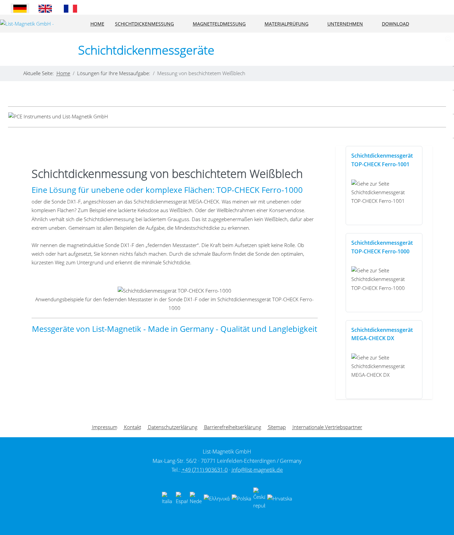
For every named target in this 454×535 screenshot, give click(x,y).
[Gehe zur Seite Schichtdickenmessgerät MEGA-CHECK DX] (384, 365)
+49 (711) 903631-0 (205, 469)
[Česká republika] (259, 498)
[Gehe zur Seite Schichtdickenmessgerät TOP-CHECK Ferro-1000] (384, 279)
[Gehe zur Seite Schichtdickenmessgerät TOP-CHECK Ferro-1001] (384, 192)
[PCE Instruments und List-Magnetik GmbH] (58, 116)
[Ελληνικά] (217, 498)
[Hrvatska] (279, 498)
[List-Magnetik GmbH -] (27, 24)
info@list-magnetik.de (257, 469)
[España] (182, 498)
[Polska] (241, 498)
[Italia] (168, 498)
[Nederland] (196, 498)
